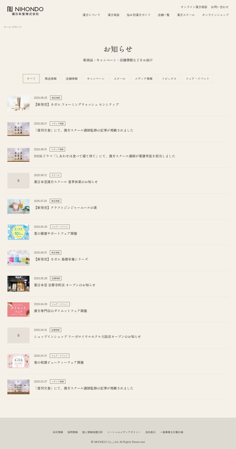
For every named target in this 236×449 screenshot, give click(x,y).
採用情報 (72, 432)
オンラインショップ (215, 15)
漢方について (91, 15)
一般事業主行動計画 (171, 432)
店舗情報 (72, 78)
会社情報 (58, 432)
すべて (31, 78)
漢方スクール (186, 15)
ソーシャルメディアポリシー (124, 432)
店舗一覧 (164, 15)
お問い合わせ (220, 7)
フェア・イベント (197, 78)
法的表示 (150, 432)
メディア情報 (143, 78)
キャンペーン (96, 78)
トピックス (169, 78)
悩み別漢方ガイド (138, 15)
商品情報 (51, 78)
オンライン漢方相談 (194, 7)
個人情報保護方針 (92, 432)
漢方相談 (113, 15)
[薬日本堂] (25, 10)
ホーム (7, 27)
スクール (120, 78)
